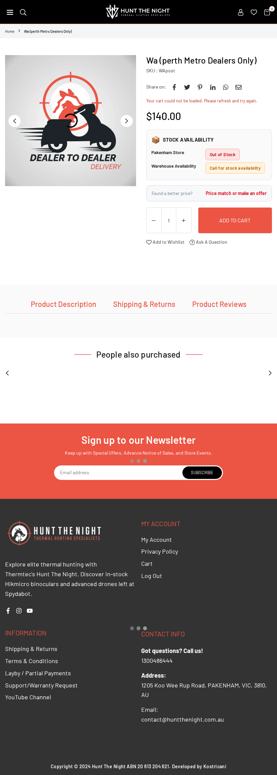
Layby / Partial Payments (38, 673)
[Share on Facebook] (174, 87)
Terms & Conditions (31, 660)
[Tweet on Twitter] (187, 87)
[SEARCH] (23, 12)
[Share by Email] (238, 87)
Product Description (63, 303)
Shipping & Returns (144, 303)
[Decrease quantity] (154, 221)
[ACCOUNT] (240, 12)
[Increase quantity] (183, 221)
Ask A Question (211, 242)
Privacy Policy (159, 551)
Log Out (151, 575)
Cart (147, 563)
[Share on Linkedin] (212, 87)
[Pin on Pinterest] (200, 87)
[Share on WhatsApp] (225, 87)
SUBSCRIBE (202, 472)
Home (10, 31)
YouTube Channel (28, 697)
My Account (156, 539)
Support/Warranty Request (41, 685)
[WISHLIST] (253, 12)
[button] (10, 12)
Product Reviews (219, 303)
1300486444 (157, 660)
